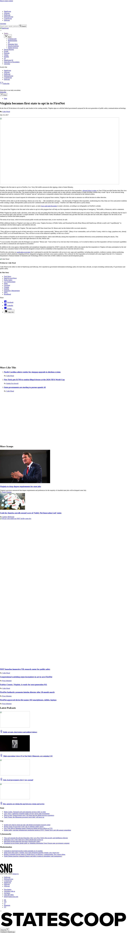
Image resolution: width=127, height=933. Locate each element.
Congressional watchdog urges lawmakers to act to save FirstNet (26, 677)
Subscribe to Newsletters (11, 62)
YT (5, 907)
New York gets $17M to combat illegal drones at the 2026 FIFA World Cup (34, 380)
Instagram (7, 905)
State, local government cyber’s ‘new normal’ (18, 780)
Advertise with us (9, 891)
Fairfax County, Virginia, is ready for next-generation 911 (23, 685)
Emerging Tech (13, 44)
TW (5, 902)
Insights (6, 56)
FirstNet (6, 289)
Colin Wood (6, 111)
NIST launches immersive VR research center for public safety (25, 669)
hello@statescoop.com (11, 896)
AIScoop (7, 13)
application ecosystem (23, 252)
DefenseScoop (8, 17)
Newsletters (7, 889)
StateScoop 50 (8, 60)
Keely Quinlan (7, 492)
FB (5, 900)
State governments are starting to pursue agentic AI (25, 387)
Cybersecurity (12, 39)
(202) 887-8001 (9, 895)
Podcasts (6, 53)
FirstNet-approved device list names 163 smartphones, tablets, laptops (28, 700)
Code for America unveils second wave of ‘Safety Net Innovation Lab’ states (30, 513)
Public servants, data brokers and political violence (20, 732)
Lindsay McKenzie (8, 517)
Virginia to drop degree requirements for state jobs (20, 486)
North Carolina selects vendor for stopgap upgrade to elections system (32, 372)
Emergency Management (12, 290)
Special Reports (9, 49)
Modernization (12, 40)
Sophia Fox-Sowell (12, 383)
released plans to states (89, 190)
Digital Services (13, 48)
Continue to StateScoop (7, 932)
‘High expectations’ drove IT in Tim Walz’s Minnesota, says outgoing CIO (27, 756)
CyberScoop (8, 18)
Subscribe (6, 83)
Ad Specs (7, 893)
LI (4, 903)
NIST (6, 292)
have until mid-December (49, 206)
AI (9, 42)
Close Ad (3, 930)
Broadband (7, 294)
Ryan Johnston (7, 681)
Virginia (6, 287)
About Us (16, 874)
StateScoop (7, 11)
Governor (7, 285)
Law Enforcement (9, 282)
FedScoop (7, 15)
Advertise (3, 23)
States (6, 283)
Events (6, 51)
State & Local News (10, 278)
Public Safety (8, 280)
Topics (6, 33)
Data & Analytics (13, 46)
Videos (6, 55)
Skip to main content (6, 1)
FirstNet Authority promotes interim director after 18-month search (27, 692)
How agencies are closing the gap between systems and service (23, 804)
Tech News (7, 276)
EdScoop (7, 20)
